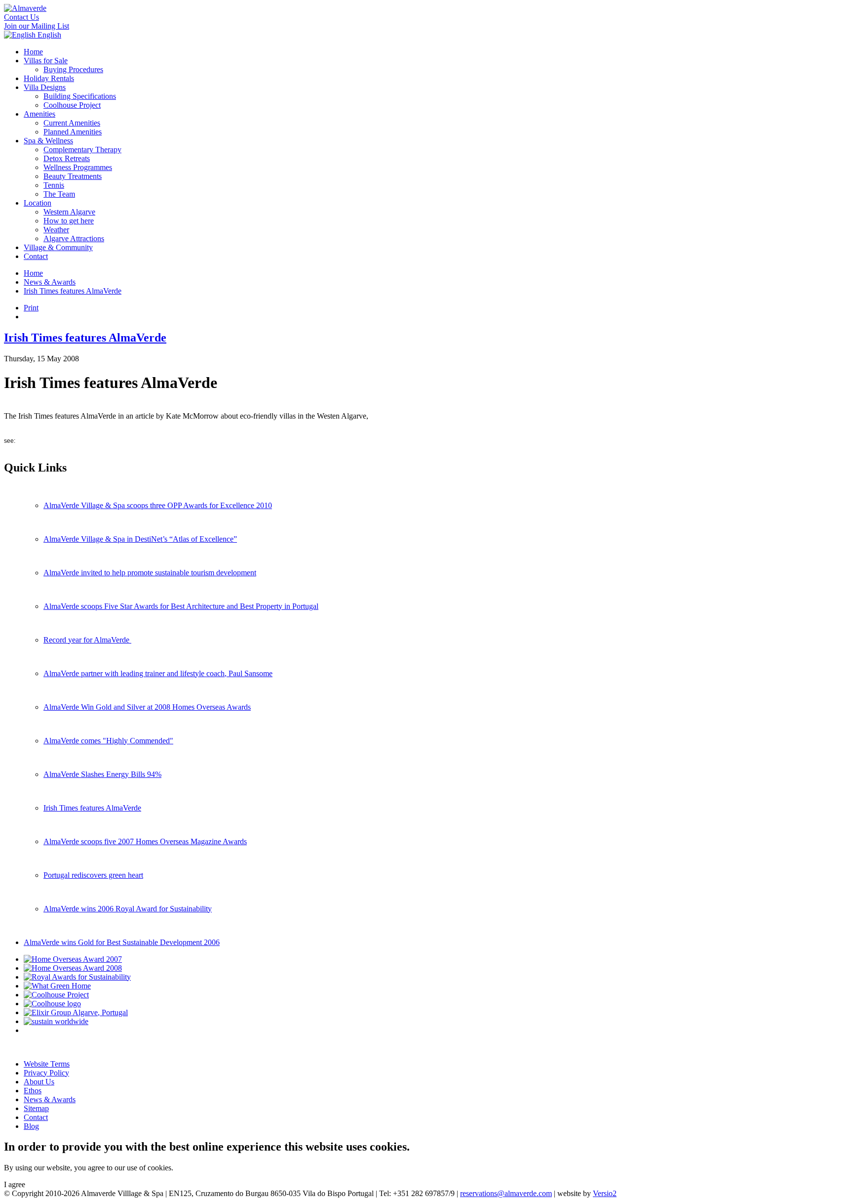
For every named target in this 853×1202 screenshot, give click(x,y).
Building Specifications (79, 96)
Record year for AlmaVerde (87, 640)
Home (33, 51)
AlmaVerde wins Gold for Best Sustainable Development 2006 (122, 942)
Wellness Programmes (77, 167)
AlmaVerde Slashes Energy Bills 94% (102, 774)
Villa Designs (45, 87)
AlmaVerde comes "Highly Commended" (108, 740)
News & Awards (50, 282)
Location (37, 203)
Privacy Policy (46, 1073)
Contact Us (21, 17)
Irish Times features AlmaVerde (72, 291)
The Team (59, 194)
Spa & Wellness (48, 140)
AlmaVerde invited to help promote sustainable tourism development (149, 572)
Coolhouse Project (72, 105)
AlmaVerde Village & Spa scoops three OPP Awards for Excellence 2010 (157, 505)
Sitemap (36, 1108)
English (48, 35)
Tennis (53, 185)
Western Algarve (69, 212)
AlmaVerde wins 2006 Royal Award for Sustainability (127, 908)
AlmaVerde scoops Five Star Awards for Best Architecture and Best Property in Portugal (180, 606)
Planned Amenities (72, 132)
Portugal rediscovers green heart (93, 875)
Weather (56, 229)
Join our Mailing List (36, 26)
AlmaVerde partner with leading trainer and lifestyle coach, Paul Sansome (157, 673)
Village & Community (58, 247)
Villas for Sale (46, 60)
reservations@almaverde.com (506, 1193)
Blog (31, 1126)
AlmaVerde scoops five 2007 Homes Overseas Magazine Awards (145, 841)
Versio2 (605, 1193)
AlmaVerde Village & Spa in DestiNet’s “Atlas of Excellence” (140, 539)
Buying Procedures (73, 69)
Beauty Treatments (72, 176)
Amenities (39, 114)
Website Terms (47, 1064)
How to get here (68, 220)
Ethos (32, 1090)
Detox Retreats (66, 158)
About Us (39, 1081)
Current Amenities (71, 123)
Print (31, 307)
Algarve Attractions (73, 238)
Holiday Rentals (49, 78)
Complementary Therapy (82, 149)
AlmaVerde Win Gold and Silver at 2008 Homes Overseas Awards (147, 707)
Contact (36, 256)
